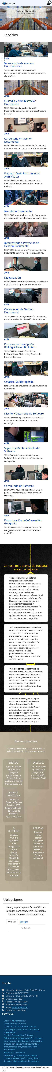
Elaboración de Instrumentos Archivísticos (22, 175)
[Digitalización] (5, 273)
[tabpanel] (26, 945)
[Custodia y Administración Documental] (5, 96)
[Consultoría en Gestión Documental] (5, 134)
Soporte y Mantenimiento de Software (21, 449)
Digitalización (12, 277)
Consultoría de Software (19, 486)
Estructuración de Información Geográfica (22, 522)
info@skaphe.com (20, 1007)
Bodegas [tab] (24, 921)
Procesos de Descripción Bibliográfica (21, 1058)
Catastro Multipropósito (19, 381)
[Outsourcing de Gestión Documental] (5, 304)
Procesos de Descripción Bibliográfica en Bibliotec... (20, 345)
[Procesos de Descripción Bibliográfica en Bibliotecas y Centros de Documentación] (5, 339)
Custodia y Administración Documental (20, 102)
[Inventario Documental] (5, 206)
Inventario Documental (18, 211)
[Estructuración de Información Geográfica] (5, 516)
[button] (28, 54)
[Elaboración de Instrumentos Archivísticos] (5, 169)
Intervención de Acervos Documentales (22, 1044)
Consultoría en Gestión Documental (18, 140)
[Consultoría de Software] (5, 481)
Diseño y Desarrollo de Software (24, 413)
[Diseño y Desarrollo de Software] (5, 409)
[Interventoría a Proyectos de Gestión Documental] (5, 238)
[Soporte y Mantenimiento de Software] (5, 443)
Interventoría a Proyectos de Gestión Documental (21, 244)
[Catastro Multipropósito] (5, 377)
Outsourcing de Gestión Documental (18, 310)
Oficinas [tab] (12, 921)
